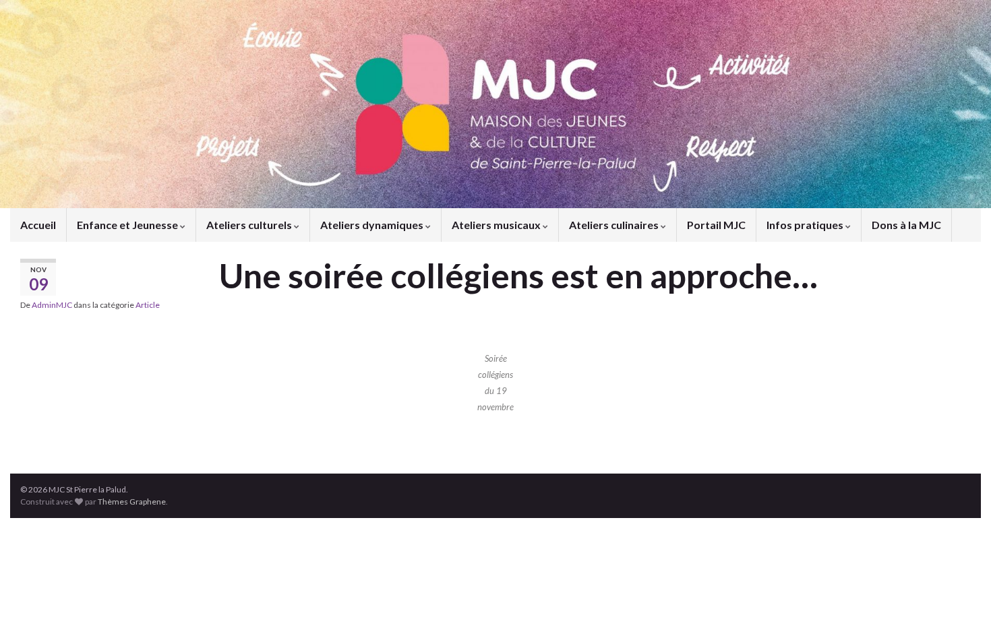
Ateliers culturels (250, 224)
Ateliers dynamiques (372, 224)
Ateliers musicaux (497, 224)
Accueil (38, 224)
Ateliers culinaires (615, 224)
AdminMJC (52, 305)
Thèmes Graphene (132, 501)
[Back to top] (961, 614)
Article (148, 305)
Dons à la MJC (906, 224)
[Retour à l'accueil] (495, 104)
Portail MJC (716, 224)
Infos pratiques (806, 224)
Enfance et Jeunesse (128, 224)
